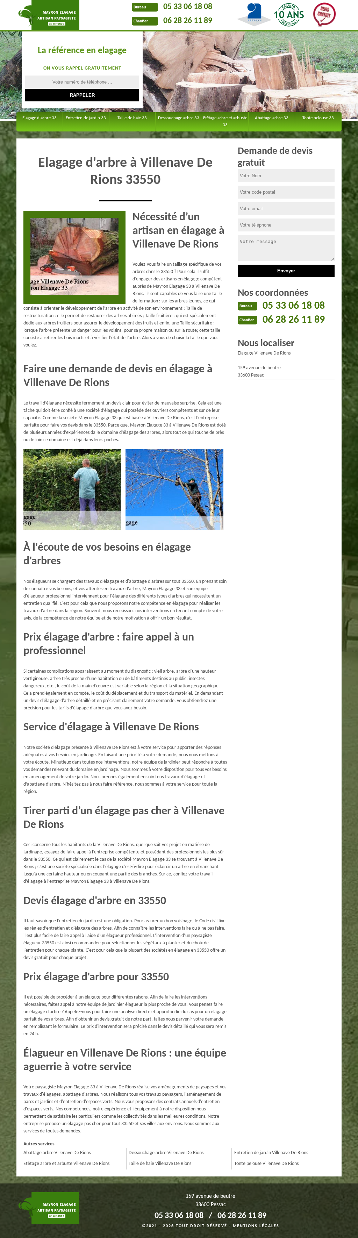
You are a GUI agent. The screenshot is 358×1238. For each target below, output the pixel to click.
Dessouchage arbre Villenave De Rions (166, 1152)
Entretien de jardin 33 (86, 118)
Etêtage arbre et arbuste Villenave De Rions (66, 1163)
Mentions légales (256, 1226)
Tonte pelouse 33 (318, 118)
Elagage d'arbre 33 (39, 118)
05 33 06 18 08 (187, 7)
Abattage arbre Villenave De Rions (57, 1152)
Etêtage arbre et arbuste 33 (225, 121)
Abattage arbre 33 (271, 118)
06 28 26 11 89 (187, 21)
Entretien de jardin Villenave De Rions (271, 1152)
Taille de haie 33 (132, 118)
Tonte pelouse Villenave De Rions (266, 1163)
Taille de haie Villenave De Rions (160, 1163)
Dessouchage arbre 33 (178, 118)
